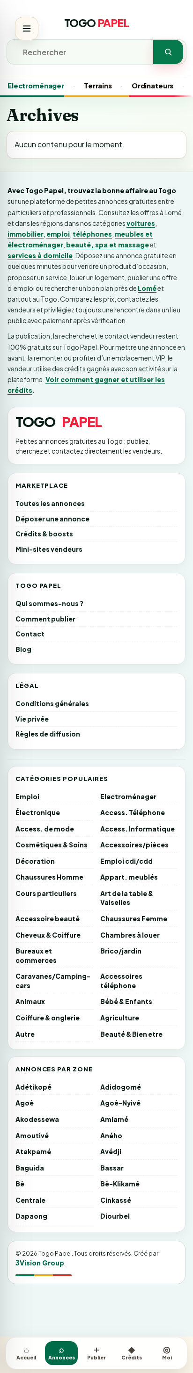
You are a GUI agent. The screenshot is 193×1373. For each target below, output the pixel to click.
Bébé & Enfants (126, 1001)
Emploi (27, 797)
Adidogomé (120, 1087)
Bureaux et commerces (36, 955)
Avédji (110, 1152)
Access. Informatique (137, 829)
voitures (140, 223)
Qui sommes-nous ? (49, 603)
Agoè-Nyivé (120, 1103)
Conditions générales (52, 704)
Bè (19, 1184)
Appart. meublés (129, 877)
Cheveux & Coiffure (48, 935)
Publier (96, 1352)
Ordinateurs (152, 85)
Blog (23, 649)
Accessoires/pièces (134, 845)
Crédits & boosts (44, 534)
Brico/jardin (120, 951)
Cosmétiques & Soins (51, 845)
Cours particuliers (46, 893)
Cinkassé (115, 1200)
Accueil (26, 1352)
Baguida (29, 1168)
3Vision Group (39, 1262)
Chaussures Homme (49, 877)
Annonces (61, 1352)
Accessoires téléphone (121, 981)
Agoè (24, 1103)
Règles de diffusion (47, 734)
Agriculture (119, 1018)
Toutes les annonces (50, 503)
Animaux (30, 1001)
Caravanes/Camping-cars (52, 981)
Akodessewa (37, 1119)
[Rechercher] (168, 52)
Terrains (98, 85)
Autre (25, 1034)
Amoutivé (32, 1136)
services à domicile (40, 255)
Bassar (112, 1168)
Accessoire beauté (47, 919)
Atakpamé (33, 1152)
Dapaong (31, 1216)
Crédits (131, 1352)
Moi (167, 1352)
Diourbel (115, 1216)
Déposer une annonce (52, 519)
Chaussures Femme (133, 919)
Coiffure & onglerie (47, 1018)
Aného (111, 1136)
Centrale (30, 1200)
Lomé (147, 288)
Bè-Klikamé (120, 1184)
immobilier (25, 234)
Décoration (35, 861)
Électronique (37, 813)
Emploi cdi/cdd (126, 861)
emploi (58, 234)
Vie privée (32, 719)
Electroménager (35, 85)
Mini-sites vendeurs (48, 549)
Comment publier (45, 619)
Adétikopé (33, 1087)
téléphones (92, 234)
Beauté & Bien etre (131, 1034)
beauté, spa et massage (107, 244)
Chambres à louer (130, 935)
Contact (30, 634)
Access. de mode (44, 829)
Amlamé (114, 1119)
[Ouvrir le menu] (26, 28)
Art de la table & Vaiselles (126, 898)
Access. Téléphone (132, 813)
